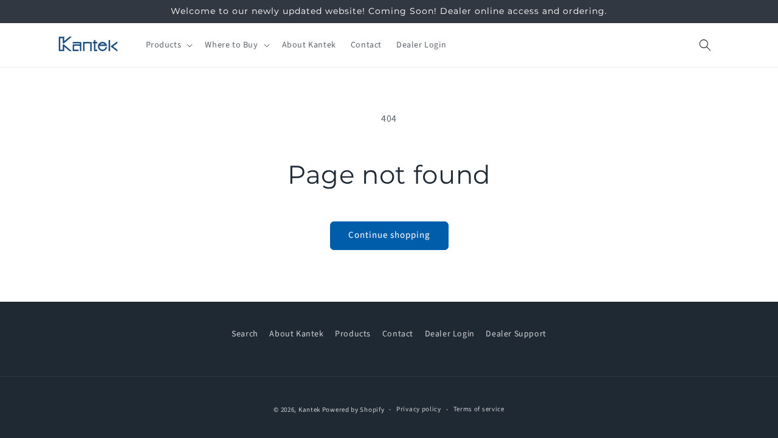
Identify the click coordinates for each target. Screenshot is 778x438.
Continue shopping (389, 235)
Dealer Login (450, 334)
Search (245, 334)
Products (353, 334)
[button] (168, 45)
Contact (397, 334)
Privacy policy (418, 409)
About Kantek (296, 334)
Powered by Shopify (353, 409)
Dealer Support (516, 334)
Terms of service (478, 409)
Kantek (309, 409)
